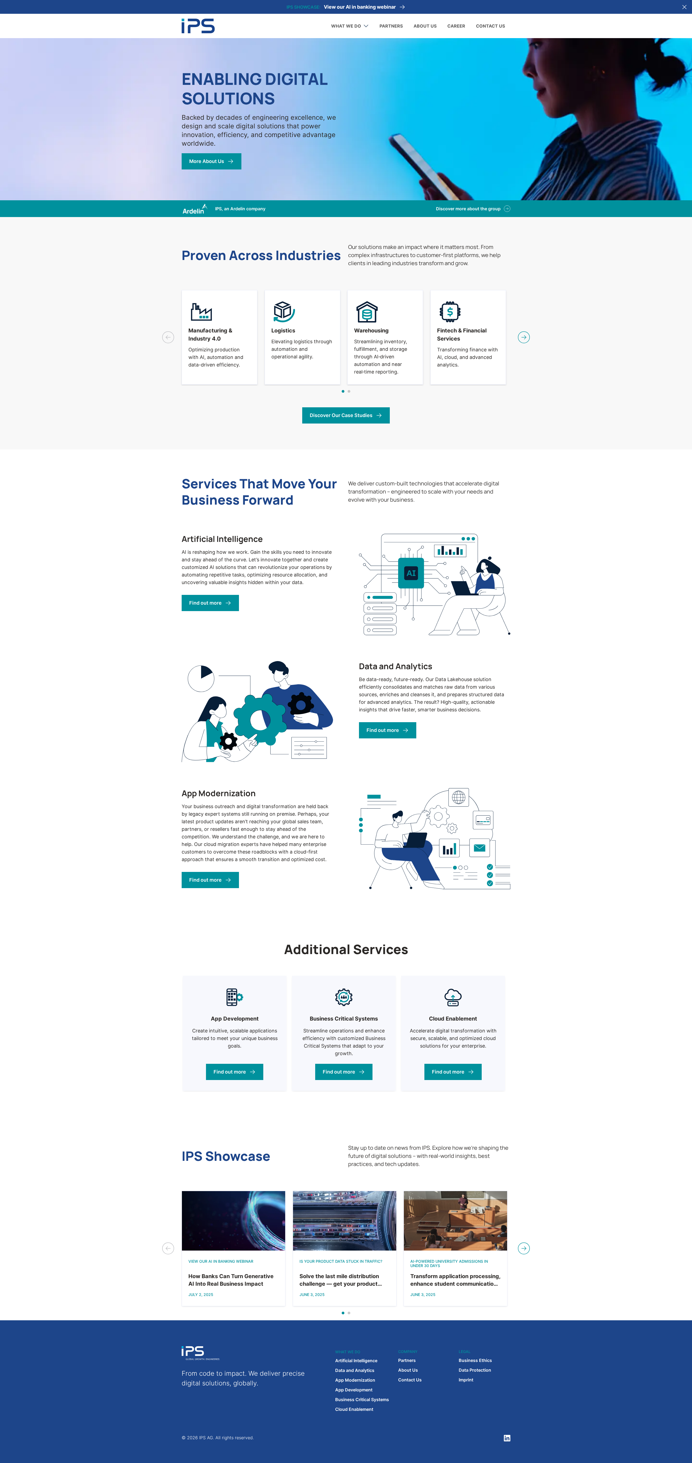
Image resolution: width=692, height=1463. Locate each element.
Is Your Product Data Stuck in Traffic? (360, 7)
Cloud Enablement (354, 1409)
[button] (343, 391)
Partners (391, 26)
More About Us (206, 161)
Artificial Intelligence (356, 1360)
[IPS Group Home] (198, 26)
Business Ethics (475, 1360)
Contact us (490, 26)
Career (456, 26)
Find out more (205, 603)
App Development (353, 1389)
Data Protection (475, 1370)
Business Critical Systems (362, 1399)
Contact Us (410, 1379)
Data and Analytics (354, 1370)
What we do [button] (346, 26)
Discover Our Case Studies (341, 415)
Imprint (466, 1379)
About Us (425, 26)
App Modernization (355, 1380)
